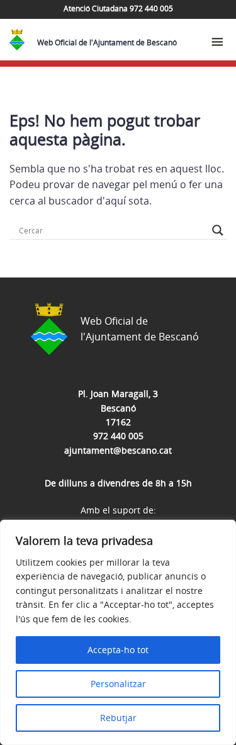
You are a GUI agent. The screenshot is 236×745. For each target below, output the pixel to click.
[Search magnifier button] (218, 230)
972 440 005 (118, 436)
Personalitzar (118, 684)
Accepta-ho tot (118, 650)
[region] (118, 632)
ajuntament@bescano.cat (118, 450)
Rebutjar (118, 718)
